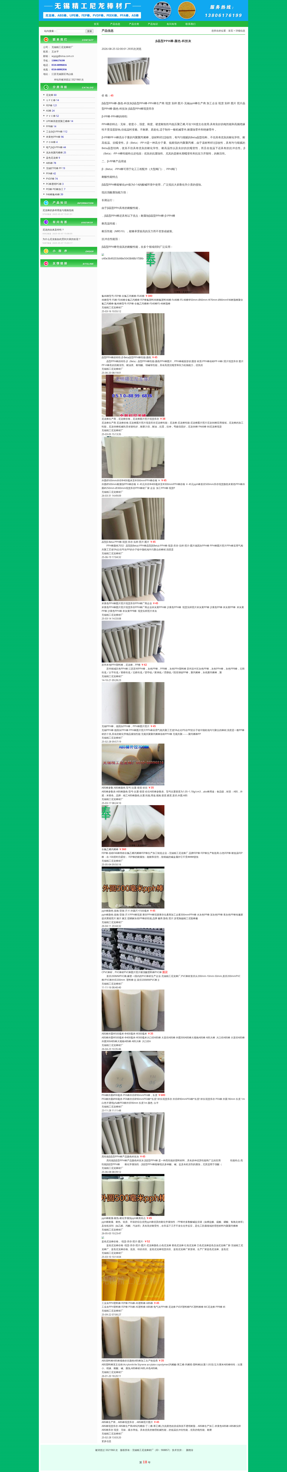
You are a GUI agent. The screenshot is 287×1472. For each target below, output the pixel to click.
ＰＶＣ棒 (51, 116)
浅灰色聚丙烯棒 (54, 152)
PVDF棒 (50, 178)
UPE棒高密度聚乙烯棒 (58, 121)
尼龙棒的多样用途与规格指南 (58, 210)
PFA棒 (49, 173)
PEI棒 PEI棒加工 (54, 189)
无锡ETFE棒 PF (54, 168)
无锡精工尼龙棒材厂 (112, 307)
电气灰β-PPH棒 (54, 147)
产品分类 (134, 24)
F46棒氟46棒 (53, 194)
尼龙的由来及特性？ (53, 229)
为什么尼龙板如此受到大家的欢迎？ (62, 239)
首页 (96, 24)
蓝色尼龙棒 (52, 157)
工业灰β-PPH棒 (54, 131)
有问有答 (172, 24)
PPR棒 (49, 126)
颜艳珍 (189, 1450)
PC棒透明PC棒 (54, 184)
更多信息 (106, 1441)
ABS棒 (49, 163)
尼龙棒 (49, 95)
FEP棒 (49, 105)
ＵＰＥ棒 (51, 100)
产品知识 (153, 24)
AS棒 (48, 110)
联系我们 (191, 24)
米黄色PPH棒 (53, 136)
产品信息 (115, 24)
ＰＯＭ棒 (51, 142)
